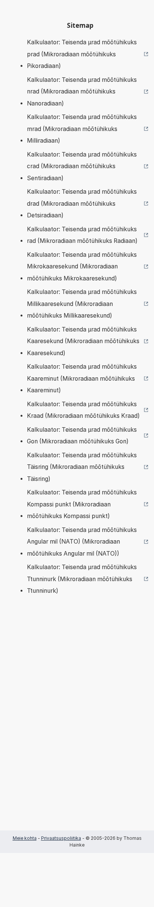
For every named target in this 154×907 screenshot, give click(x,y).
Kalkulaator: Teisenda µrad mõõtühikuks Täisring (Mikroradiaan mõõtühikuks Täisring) (82, 467)
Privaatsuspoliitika (61, 838)
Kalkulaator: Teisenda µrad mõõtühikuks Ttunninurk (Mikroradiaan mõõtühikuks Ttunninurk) (82, 578)
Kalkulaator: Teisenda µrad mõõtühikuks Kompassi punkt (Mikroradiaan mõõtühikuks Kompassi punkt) (82, 504)
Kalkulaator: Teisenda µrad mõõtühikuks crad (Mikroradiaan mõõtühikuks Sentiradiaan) (82, 166)
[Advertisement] (77, 723)
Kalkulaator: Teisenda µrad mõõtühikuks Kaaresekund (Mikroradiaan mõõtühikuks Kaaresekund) (83, 341)
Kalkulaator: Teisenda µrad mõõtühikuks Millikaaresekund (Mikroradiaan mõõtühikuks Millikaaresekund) (82, 303)
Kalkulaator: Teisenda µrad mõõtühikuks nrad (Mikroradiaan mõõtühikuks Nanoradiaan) (82, 91)
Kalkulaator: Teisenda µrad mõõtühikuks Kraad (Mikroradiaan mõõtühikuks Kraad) (83, 410)
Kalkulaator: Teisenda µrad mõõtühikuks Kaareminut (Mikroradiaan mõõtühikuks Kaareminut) (82, 378)
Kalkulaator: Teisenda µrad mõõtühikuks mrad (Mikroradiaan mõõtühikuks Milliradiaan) (82, 128)
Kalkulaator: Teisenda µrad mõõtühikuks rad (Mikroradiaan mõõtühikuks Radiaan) (82, 235)
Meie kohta (25, 838)
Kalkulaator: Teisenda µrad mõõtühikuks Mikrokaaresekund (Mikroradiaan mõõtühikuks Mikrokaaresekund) (82, 266)
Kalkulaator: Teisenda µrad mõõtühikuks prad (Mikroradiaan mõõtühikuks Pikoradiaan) (82, 54)
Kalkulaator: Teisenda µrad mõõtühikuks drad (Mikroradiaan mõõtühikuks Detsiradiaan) (82, 203)
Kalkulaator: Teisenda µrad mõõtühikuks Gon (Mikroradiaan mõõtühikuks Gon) (82, 435)
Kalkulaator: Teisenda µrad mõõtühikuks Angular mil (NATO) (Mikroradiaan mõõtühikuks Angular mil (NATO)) (82, 541)
